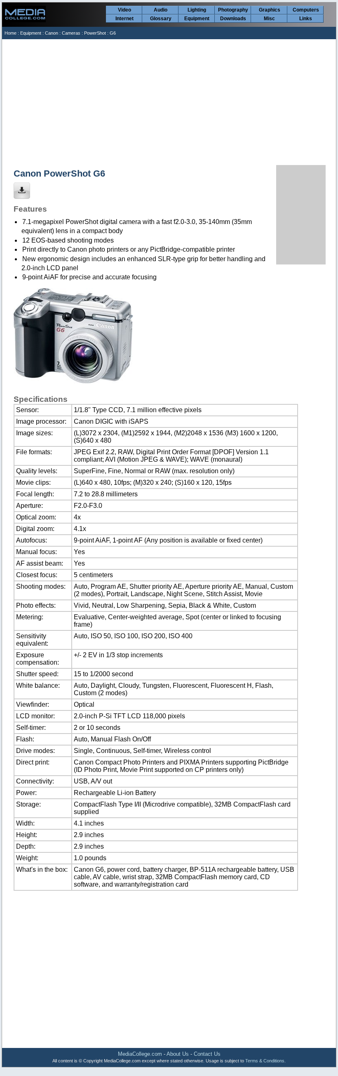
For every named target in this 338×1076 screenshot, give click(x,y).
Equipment (196, 18)
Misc (269, 18)
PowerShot (95, 33)
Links (305, 18)
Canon (51, 33)
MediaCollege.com (140, 1054)
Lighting (197, 10)
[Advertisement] (170, 101)
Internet (124, 18)
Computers (306, 10)
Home (10, 33)
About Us (178, 1054)
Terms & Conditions (264, 1060)
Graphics (269, 10)
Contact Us (207, 1054)
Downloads (233, 18)
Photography (233, 10)
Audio (160, 10)
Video (124, 10)
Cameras (71, 33)
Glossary (160, 18)
